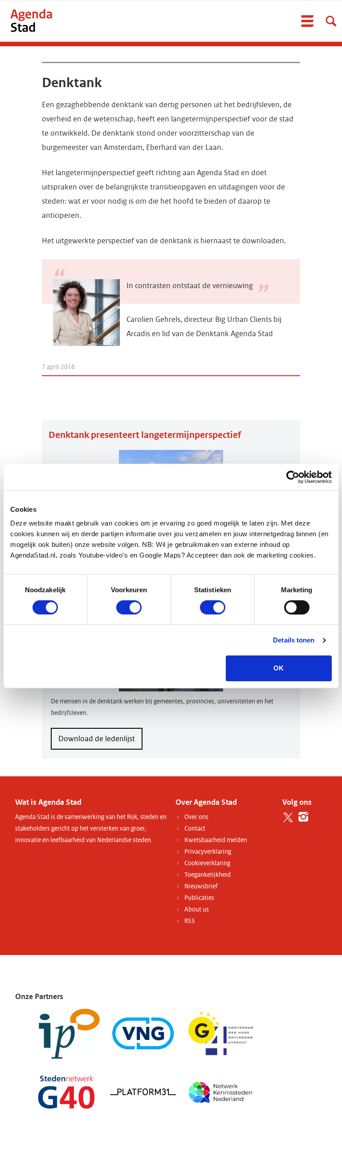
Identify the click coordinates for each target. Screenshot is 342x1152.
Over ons (196, 817)
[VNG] (143, 1033)
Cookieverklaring (207, 863)
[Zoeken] (331, 21)
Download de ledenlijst (96, 738)
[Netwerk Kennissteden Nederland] (220, 1091)
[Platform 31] (143, 1091)
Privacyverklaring (207, 851)
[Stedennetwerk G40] (66, 1091)
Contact (194, 828)
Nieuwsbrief (201, 886)
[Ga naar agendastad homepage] (31, 20)
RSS (189, 921)
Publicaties (199, 898)
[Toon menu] (307, 21)
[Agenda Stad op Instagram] (303, 817)
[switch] (129, 607)
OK (278, 668)
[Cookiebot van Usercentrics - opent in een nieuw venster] (293, 477)
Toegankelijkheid (207, 875)
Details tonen (293, 640)
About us (196, 909)
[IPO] (66, 1033)
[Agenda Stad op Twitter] (287, 817)
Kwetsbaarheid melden (215, 840)
